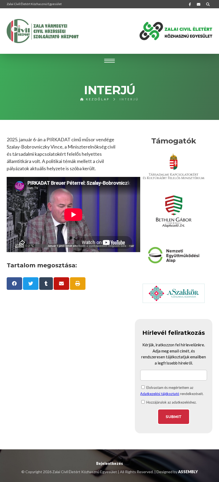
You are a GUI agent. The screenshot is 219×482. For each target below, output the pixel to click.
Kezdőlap (97, 99)
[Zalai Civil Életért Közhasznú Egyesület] (43, 31)
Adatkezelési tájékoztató (159, 394)
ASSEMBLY (188, 471)
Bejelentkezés (109, 463)
